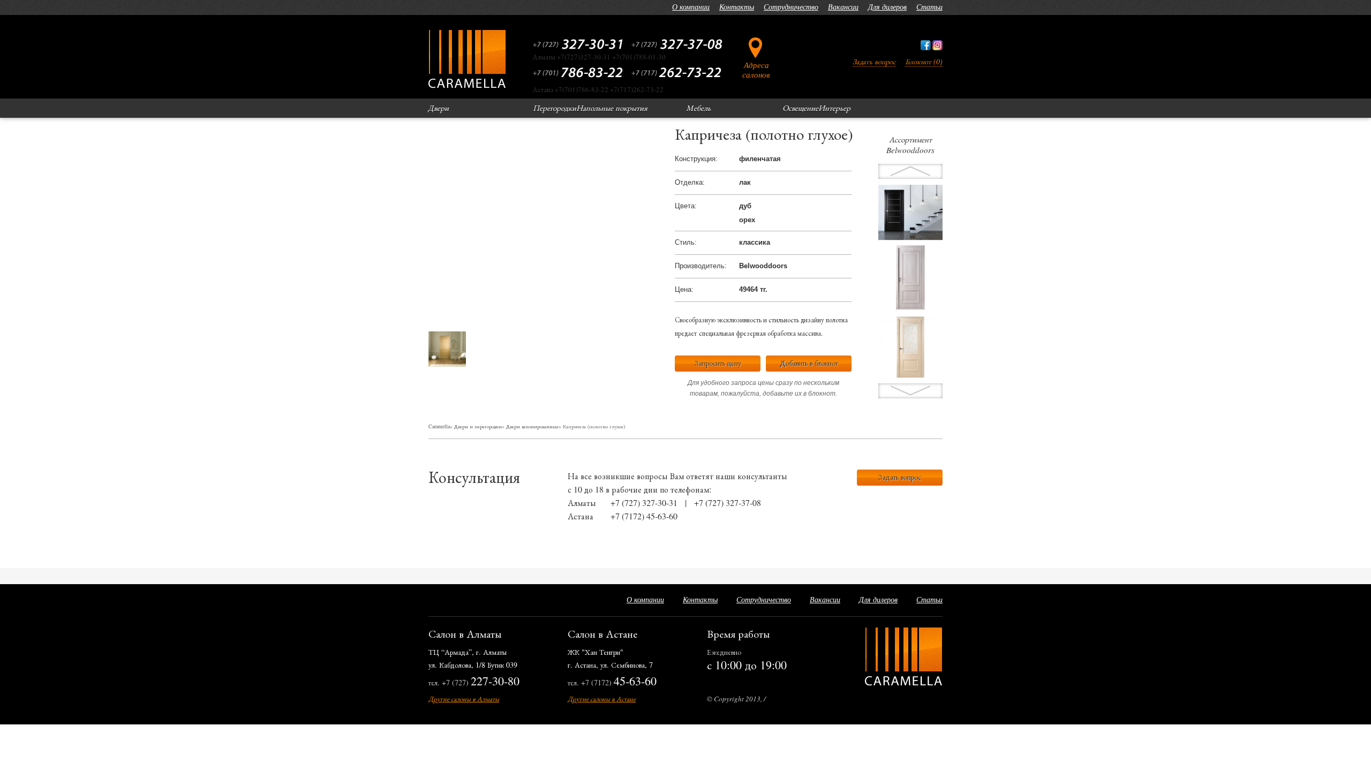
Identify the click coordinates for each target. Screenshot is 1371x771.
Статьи (929, 7)
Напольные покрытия (611, 107)
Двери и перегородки (478, 426)
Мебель (698, 107)
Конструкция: (696, 159)
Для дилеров (887, 7)
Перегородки (554, 107)
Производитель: (701, 266)
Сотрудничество (791, 7)
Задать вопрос (874, 61)
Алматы (582, 502)
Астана (580, 515)
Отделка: (690, 182)
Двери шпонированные (532, 426)
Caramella (439, 426)
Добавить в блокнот (809, 363)
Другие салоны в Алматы (463, 699)
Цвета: (686, 206)
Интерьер (834, 107)
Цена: (684, 289)
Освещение (800, 107)
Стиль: (686, 242)
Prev (910, 390)
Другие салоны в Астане (602, 699)
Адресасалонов (756, 69)
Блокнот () (924, 61)
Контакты (736, 7)
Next (910, 171)
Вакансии (843, 7)
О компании (691, 7)
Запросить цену (718, 363)
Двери (438, 107)
